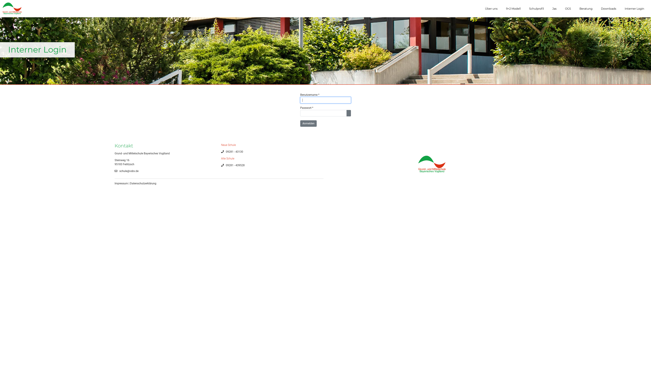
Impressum (121, 183)
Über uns (491, 8)
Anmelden (308, 123)
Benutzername (309, 94)
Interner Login (634, 8)
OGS (568, 8)
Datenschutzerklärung (143, 183)
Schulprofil (536, 8)
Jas (554, 8)
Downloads (608, 8)
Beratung (586, 8)
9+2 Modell (513, 8)
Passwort (306, 107)
